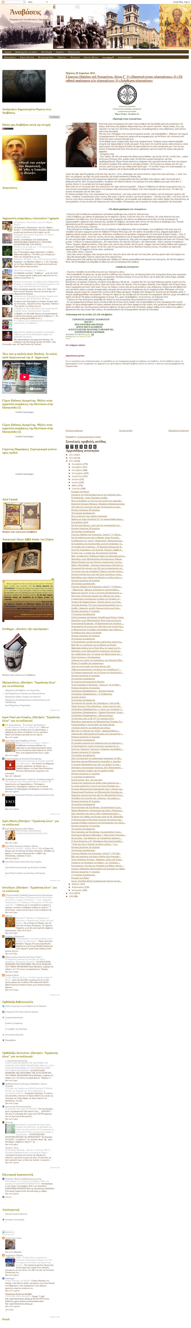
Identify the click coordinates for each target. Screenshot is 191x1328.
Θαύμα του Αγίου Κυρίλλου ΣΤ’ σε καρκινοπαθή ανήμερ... (97, 519)
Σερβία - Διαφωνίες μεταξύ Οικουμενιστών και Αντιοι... (96, 608)
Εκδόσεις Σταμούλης (14, 1023)
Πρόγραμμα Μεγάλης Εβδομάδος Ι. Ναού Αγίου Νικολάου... (98, 835)
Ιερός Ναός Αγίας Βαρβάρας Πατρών (20, 740)
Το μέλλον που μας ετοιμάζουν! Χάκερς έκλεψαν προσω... (97, 571)
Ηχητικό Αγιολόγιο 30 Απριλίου (85, 510)
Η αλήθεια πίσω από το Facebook (86, 632)
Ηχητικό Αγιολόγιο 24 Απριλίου (85, 688)
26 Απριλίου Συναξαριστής (83, 639)
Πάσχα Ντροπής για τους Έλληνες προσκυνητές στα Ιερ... (97, 562)
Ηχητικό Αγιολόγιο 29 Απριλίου (85, 528)
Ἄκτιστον (9, 1122)
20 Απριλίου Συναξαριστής (83, 804)
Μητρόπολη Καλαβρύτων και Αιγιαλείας (22, 690)
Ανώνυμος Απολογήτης (14, 1219)
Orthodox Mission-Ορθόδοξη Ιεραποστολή (23, 1179)
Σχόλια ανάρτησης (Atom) (89, 437)
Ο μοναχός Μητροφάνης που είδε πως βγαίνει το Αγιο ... (96, 764)
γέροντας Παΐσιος (78, 336)
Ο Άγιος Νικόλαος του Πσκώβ (17, 1281)
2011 (71, 461)
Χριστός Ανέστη (78, 697)
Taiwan (8, 1197)
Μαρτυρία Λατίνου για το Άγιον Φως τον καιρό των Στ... (96, 648)
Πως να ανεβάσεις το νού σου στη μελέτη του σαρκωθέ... (97, 501)
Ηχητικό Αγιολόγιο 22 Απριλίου (85, 752)
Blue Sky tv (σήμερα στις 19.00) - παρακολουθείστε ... (95, 731)
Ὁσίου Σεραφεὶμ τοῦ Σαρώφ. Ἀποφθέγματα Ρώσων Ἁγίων (97, 617)
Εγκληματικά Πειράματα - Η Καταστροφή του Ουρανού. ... (97, 623)
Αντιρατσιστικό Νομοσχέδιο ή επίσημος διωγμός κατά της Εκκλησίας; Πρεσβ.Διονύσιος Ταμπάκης (36, 297)
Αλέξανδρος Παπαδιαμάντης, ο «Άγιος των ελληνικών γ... (97, 709)
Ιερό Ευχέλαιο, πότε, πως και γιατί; (86, 780)
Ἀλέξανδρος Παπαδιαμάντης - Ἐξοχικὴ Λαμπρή (92, 691)
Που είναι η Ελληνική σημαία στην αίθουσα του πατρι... (96, 596)
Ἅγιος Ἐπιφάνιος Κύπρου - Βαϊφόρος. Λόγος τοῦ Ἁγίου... (97, 859)
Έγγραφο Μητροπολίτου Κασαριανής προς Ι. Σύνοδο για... (97, 789)
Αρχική (7, 51)
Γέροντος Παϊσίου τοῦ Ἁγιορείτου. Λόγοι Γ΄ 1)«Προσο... (96, 586)
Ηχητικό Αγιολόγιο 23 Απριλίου (85, 737)
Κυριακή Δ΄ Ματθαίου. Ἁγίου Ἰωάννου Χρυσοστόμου (35, 259)
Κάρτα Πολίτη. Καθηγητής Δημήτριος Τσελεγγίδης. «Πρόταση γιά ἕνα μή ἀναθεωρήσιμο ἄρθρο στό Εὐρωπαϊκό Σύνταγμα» (34, 334)
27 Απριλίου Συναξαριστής (83, 614)
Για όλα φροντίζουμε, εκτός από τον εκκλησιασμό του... (96, 525)
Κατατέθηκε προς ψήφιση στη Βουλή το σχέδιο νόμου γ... (97, 577)
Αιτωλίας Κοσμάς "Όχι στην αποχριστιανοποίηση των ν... (97, 605)
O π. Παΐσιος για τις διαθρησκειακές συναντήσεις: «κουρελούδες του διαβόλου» (34, 322)
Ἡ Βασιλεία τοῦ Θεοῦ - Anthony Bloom (21, 848)
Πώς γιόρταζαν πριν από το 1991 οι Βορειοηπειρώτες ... (96, 813)
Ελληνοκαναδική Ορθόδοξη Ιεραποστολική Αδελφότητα (28, 895)
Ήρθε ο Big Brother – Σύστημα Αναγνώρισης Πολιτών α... (97, 565)
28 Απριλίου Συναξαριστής (83, 583)
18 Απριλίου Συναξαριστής (83, 850)
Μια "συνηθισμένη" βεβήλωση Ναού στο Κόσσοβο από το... (98, 556)
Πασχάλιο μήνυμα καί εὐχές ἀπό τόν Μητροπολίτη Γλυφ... (97, 795)
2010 (71, 893)
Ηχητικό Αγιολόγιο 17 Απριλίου (85, 872)
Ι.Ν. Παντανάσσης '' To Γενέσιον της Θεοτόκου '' (26, 725)
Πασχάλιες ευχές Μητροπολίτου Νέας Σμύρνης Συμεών (96, 620)
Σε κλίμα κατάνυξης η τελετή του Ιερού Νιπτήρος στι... (95, 786)
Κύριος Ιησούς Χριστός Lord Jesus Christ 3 (23, 957)
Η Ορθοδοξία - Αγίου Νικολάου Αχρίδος (89, 498)
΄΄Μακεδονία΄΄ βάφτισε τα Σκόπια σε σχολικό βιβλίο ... (95, 590)
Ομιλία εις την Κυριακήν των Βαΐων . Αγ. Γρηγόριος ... (95, 862)
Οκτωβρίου (77, 470)
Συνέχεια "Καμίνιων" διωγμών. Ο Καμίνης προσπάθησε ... (97, 749)
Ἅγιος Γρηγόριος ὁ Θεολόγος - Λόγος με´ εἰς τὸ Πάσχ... (96, 685)
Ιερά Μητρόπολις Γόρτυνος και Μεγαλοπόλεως (25, 693)
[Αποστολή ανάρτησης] (92, 334)
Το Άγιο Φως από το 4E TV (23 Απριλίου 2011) (92, 718)
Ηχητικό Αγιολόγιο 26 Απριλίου (85, 636)
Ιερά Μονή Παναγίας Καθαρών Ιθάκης (21, 846)
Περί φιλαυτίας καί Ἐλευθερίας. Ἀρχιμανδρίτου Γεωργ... (96, 807)
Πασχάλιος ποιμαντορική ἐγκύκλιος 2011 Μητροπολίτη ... (97, 767)
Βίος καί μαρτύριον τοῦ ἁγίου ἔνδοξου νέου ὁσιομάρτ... (96, 856)
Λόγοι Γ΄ (89, 336)
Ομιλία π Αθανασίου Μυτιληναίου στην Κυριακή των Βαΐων (98, 869)
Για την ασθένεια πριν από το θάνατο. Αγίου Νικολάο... (95, 537)
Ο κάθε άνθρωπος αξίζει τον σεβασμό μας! (22, 727)
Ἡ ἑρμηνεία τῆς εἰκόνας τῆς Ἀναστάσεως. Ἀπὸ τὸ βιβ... (96, 703)
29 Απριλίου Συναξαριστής (83, 531)
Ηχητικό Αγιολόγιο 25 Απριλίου (85, 675)
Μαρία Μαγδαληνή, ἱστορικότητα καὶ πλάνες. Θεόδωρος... (97, 810)
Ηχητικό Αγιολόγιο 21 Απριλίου (85, 773)
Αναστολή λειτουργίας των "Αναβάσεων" (30, 270)
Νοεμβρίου (77, 467)
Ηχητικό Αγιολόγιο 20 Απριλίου (85, 801)
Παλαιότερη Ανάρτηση (178, 430)
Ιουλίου (75, 479)
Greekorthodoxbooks (14, 1017)
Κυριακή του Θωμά (80, 491)
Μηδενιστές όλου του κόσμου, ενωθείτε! (32, 743)
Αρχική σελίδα (125, 430)
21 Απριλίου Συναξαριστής (83, 777)
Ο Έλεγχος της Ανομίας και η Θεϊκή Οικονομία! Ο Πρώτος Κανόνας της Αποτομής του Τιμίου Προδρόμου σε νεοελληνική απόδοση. (28, 1090)
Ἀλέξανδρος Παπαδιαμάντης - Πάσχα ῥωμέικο (92, 715)
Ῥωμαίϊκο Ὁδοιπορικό (14, 936)
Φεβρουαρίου (78, 887)
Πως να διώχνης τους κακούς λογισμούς (89, 516)
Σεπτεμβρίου (78, 473)
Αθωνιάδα (9, 1309)
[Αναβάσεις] (127, 104)
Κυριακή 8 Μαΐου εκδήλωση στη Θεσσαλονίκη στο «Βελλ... (98, 823)
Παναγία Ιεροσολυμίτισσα (16, 1214)
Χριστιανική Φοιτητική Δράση (18, 1106)
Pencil (68, 338)
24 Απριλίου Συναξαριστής (83, 700)
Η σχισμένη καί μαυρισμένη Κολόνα (87, 682)
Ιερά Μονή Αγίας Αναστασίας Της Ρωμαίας (23, 862)
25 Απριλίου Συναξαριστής (83, 678)
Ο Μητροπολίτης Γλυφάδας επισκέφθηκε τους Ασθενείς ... (97, 629)
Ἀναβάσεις (25, 12)
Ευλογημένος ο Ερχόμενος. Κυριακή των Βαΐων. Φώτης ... (97, 865)
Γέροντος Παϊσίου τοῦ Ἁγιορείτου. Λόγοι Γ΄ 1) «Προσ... (96, 534)
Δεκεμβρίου (77, 464)
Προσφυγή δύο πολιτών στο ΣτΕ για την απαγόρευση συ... (97, 568)
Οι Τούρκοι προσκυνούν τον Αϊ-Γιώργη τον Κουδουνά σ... (97, 672)
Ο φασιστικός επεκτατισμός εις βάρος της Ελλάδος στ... (96, 599)
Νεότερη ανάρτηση (74, 430)
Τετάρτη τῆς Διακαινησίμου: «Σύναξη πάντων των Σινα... (96, 602)
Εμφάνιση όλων (55, 710)
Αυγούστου (77, 476)
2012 (71, 458)
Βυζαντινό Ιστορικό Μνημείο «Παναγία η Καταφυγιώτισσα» (98, 504)
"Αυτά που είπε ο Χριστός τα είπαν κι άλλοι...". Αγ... (94, 844)
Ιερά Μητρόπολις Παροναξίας (17, 705)
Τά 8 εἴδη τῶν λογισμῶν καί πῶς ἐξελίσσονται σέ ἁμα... (96, 507)
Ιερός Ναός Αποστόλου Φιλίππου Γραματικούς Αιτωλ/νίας (29, 795)
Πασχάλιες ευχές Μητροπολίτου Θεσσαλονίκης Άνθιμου (96, 559)
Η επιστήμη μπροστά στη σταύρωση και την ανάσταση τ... (97, 743)
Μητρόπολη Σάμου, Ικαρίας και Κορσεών (23, 697)
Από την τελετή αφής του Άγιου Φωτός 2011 (91, 666)
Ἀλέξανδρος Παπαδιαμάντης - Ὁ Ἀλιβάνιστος (91, 694)
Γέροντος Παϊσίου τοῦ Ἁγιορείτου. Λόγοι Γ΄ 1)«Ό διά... (96, 853)
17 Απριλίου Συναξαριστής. (83, 875)
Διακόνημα (9, 1278)
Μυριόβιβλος (10, 1040)
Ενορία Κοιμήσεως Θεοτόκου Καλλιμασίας (23, 759)
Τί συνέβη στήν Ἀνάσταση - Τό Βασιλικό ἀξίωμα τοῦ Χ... (97, 547)
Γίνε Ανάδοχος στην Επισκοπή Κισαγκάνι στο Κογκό (26, 782)
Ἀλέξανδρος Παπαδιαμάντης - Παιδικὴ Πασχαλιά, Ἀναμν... (97, 712)
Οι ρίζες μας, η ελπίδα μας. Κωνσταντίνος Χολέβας (94, 553)
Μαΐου (75, 485)
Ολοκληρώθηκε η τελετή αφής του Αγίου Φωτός (93, 724)
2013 (71, 455)
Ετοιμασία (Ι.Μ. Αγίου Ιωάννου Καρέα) (21, 1012)
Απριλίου (76, 488)
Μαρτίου (76, 884)
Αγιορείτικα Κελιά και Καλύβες (18, 1294)
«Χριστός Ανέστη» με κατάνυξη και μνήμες (90, 728)
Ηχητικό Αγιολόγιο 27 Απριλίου (85, 611)
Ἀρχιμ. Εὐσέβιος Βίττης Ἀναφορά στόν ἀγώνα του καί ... (96, 881)
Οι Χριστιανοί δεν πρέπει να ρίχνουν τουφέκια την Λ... (95, 746)
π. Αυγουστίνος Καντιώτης (16, 1061)
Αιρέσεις (60, 51)
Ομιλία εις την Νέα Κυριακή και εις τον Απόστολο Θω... (96, 494)
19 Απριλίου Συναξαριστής (83, 829)
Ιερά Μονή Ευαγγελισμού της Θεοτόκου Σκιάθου (25, 867)
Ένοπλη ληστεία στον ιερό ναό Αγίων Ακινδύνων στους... (97, 574)
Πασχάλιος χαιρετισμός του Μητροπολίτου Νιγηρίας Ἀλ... (97, 721)
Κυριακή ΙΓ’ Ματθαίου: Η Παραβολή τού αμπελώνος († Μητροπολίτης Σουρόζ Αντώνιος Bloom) (34, 920)
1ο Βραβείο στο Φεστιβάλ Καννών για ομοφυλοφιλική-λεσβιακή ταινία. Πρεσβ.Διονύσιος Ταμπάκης (36, 309)
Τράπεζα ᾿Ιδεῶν (12, 1148)
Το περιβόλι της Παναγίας (16, 1029)
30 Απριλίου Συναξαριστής (83, 513)
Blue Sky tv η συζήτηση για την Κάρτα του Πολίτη (93, 645)
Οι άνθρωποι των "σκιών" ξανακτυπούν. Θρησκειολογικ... (97, 540)
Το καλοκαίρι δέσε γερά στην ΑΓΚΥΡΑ (21, 1109)
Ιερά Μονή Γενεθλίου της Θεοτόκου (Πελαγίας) (25, 873)
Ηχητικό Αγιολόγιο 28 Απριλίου (85, 580)
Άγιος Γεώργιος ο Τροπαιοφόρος (86, 657)
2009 (71, 896)
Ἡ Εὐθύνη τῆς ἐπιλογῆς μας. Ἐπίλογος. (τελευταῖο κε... (96, 798)
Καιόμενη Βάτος (12, 975)
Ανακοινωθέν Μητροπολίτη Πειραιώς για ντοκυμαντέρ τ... (97, 734)
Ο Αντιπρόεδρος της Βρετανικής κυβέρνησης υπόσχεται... (97, 642)
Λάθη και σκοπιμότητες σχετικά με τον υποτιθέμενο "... (96, 669)
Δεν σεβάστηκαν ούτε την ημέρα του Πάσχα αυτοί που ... (96, 654)
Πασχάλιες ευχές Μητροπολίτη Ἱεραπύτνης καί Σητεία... (96, 651)
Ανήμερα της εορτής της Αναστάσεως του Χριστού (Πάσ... (97, 660)
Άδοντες (8, 916)
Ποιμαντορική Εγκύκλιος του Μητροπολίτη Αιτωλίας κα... (97, 792)
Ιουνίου (75, 482)
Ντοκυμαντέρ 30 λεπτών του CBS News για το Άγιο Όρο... (97, 626)
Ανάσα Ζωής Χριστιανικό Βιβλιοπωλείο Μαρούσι (26, 1006)
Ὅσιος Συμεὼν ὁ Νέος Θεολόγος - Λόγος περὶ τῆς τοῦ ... (96, 706)
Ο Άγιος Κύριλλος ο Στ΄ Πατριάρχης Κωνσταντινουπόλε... (97, 841)
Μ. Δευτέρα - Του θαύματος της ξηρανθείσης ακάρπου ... (96, 838)
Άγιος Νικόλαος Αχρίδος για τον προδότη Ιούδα (92, 770)
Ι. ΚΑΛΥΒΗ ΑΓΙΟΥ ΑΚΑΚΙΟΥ (18, 1296)
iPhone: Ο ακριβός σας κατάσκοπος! (87, 663)
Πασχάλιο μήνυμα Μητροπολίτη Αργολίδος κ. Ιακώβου (96, 761)
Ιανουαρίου (77, 890)
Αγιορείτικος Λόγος (13, 1238)
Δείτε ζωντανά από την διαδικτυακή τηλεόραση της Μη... (96, 758)
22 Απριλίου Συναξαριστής (83, 755)
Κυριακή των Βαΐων (80, 878)
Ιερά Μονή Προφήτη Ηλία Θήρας (19, 829)
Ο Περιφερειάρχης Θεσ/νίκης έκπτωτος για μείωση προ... (97, 819)
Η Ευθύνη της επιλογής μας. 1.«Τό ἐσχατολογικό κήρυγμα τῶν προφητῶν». (33, 248)
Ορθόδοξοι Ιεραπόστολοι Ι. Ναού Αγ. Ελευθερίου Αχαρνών (29, 779)
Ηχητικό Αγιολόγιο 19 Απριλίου (85, 826)
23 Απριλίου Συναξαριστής (83, 740)
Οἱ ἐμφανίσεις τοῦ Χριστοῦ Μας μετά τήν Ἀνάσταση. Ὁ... (97, 544)
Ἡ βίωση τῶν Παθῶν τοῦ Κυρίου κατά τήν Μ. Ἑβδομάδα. (97, 816)
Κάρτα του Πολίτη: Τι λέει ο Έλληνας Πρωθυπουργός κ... (97, 593)
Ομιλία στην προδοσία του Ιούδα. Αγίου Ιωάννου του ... (96, 783)
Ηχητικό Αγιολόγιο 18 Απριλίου (85, 847)
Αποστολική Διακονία (14, 1035)
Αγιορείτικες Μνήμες (14, 1255)
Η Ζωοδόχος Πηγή (79, 522)
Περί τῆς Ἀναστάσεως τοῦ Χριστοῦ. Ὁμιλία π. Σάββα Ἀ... (97, 550)
